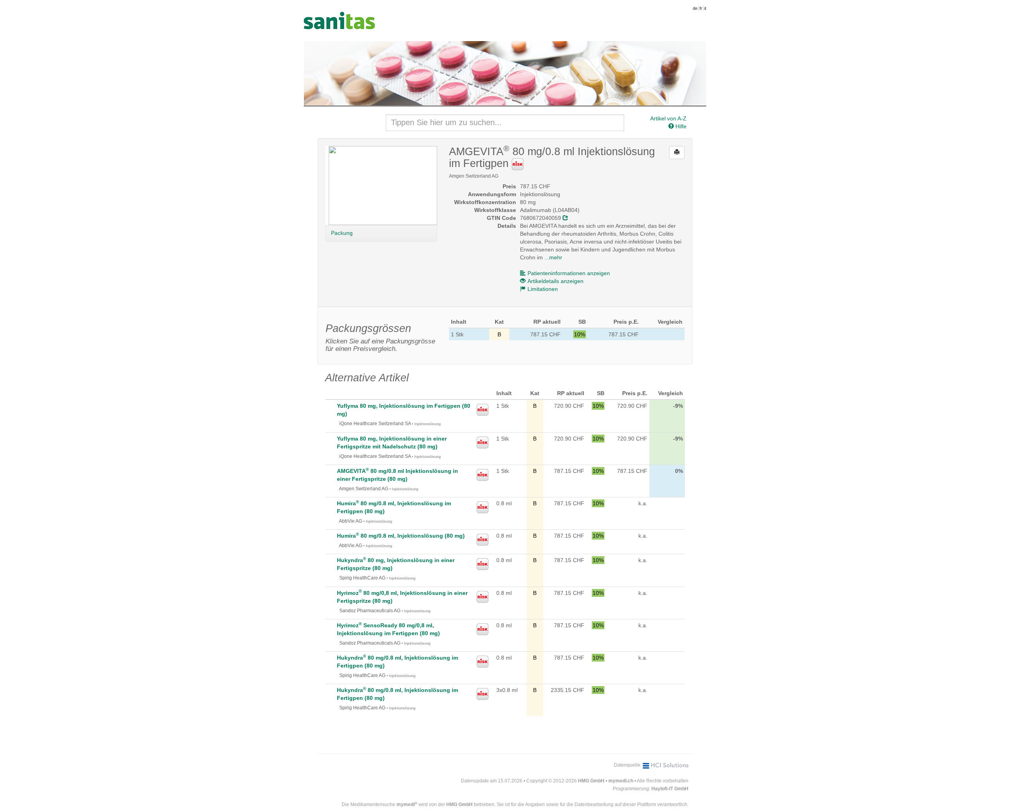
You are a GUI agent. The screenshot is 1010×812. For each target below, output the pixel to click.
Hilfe (680, 126)
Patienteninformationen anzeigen (568, 273)
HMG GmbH (591, 781)
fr (701, 8)
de (695, 8)
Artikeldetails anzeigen (555, 281)
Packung (342, 233)
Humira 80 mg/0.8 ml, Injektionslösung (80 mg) (401, 536)
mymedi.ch (620, 781)
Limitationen (542, 289)
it (705, 8)
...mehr (553, 257)
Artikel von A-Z (668, 118)
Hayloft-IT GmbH (669, 788)
